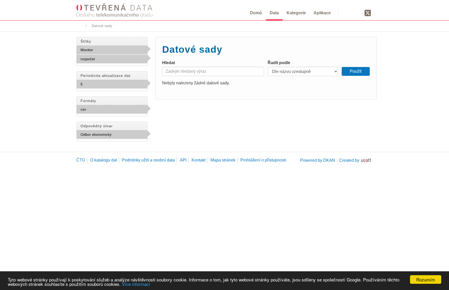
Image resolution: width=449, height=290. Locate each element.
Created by (349, 160)
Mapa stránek (222, 160)
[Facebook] (358, 13)
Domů (256, 13)
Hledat (168, 62)
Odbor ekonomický (110, 135)
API (183, 160)
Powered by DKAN (317, 160)
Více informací (136, 284)
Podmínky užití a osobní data (148, 160)
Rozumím (425, 279)
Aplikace (322, 13)
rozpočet (106, 59)
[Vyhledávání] (348, 13)
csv (97, 109)
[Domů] (114, 10)
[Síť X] (368, 13)
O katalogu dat (103, 160)
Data (274, 13)
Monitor (104, 50)
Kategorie (296, 13)
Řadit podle (279, 62)
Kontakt (199, 160)
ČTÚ (80, 160)
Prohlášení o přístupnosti (263, 160)
